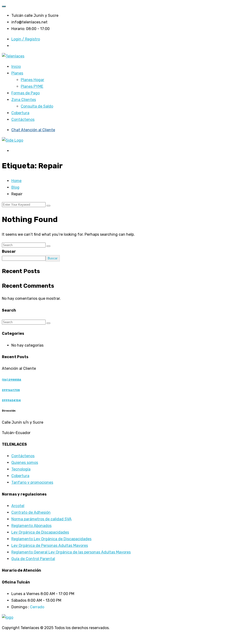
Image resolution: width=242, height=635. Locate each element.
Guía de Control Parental (33, 559)
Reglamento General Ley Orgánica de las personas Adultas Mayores (71, 552)
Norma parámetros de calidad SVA (41, 519)
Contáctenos (23, 119)
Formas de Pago (25, 93)
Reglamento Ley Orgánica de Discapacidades (51, 539)
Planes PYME (32, 86)
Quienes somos (24, 462)
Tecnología (20, 469)
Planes (17, 73)
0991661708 (11, 390)
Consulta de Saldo (37, 106)
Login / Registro (25, 39)
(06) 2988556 (11, 379)
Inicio (16, 66)
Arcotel (17, 506)
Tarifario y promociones (32, 482)
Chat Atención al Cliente (33, 130)
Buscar (9, 251)
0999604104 (11, 400)
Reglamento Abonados (31, 525)
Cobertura (20, 113)
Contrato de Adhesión (31, 512)
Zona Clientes (23, 99)
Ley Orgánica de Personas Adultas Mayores (49, 545)
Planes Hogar (32, 80)
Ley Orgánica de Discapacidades (40, 532)
